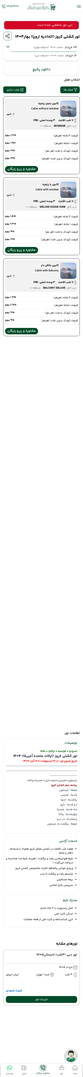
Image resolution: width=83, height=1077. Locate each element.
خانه (75, 1073)
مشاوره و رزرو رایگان (21, 169)
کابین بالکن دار (50, 265)
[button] (70, 89)
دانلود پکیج (41, 69)
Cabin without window (45, 109)
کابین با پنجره (51, 184)
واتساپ (9, 1073)
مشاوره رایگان (43, 1073)
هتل (24, 1073)
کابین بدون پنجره (48, 104)
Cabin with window (47, 190)
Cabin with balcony (47, 271)
